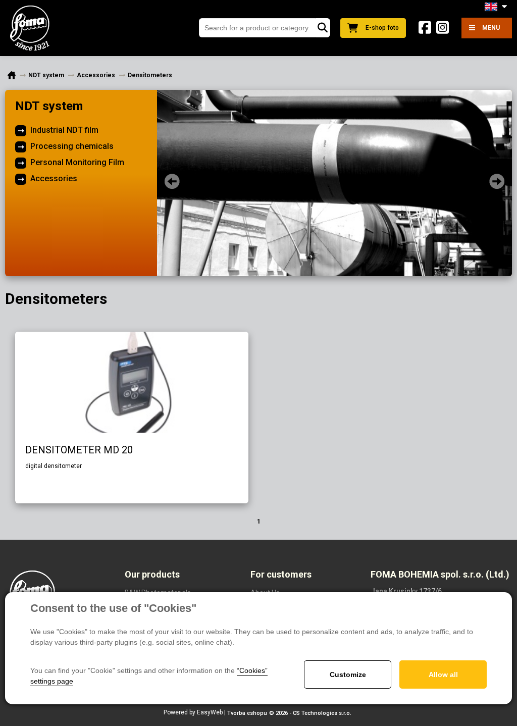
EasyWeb (210, 712)
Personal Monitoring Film (77, 162)
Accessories (53, 178)
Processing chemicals (72, 146)
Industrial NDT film (64, 130)
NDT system (49, 106)
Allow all (443, 674)
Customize (348, 674)
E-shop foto (382, 27)
